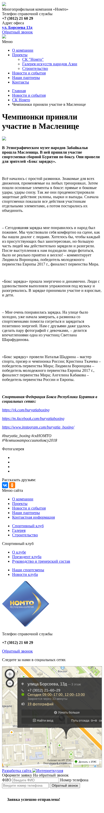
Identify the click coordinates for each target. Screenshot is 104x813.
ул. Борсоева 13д (17, 27)
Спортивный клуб (28, 526)
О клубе (19, 552)
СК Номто (21, 100)
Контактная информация (33, 517)
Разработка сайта (17, 770)
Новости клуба (25, 574)
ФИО (6, 780)
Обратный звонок (17, 32)
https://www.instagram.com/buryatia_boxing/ (38, 427)
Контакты (20, 82)
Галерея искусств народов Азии (49, 64)
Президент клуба (26, 557)
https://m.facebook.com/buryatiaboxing (33, 418)
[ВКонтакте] (5, 485)
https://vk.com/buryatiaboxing (25, 410)
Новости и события (29, 73)
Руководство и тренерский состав (41, 561)
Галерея (18, 530)
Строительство (35, 68)
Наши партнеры (26, 77)
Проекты (20, 55)
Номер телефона (74, 780)
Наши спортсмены (28, 570)
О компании (22, 50)
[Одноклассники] (12, 485)
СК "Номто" (33, 59)
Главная (19, 91)
